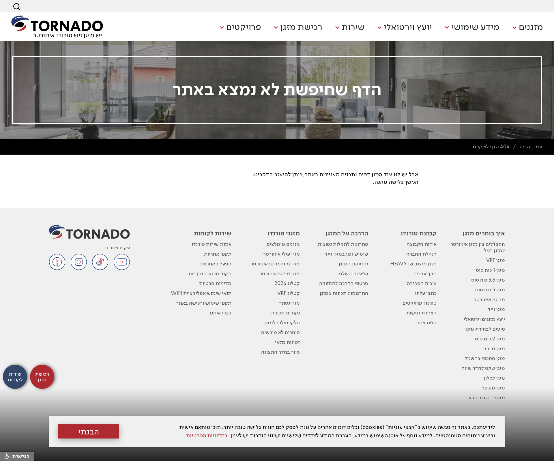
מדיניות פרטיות (215, 283)
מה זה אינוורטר (489, 299)
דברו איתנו (220, 313)
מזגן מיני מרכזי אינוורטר (275, 264)
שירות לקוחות (212, 233)
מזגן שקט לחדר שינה (483, 368)
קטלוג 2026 (287, 283)
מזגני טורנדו (283, 233)
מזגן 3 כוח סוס (490, 289)
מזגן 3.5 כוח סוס (488, 280)
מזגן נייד (496, 309)
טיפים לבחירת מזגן (485, 329)
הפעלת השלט (353, 273)
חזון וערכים (425, 273)
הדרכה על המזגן (346, 233)
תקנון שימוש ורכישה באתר (203, 303)
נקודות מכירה (285, 313)
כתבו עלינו (426, 293)
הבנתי (88, 431)
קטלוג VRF (288, 293)
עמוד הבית (530, 146)
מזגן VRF (495, 260)
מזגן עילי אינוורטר (281, 254)
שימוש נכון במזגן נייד (346, 254)
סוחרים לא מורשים (280, 332)
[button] (527, 27)
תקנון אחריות (217, 254)
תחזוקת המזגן (353, 264)
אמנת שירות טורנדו (211, 244)
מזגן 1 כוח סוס (490, 270)
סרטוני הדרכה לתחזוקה (343, 283)
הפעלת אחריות (215, 264)
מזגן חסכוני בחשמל (485, 358)
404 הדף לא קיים (491, 146)
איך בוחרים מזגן (484, 233)
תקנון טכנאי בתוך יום (210, 273)
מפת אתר (426, 322)
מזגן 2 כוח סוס (490, 339)
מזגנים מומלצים (283, 244)
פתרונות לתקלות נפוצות (343, 244)
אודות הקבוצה (422, 244)
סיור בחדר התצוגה (280, 352)
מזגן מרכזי (494, 348)
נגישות (19, 456)
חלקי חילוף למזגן (282, 322)
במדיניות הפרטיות (206, 435)
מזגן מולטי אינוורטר (279, 273)
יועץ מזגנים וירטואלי (484, 319)
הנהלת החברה (421, 254)
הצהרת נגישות (421, 313)
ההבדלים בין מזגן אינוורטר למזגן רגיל (477, 247)
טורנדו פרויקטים (420, 303)
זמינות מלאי (287, 342)
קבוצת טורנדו (419, 233)
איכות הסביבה (422, 283)
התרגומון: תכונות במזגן (344, 293)
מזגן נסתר (289, 303)
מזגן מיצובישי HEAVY (413, 264)
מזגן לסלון (494, 378)
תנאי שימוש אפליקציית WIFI (201, 293)
